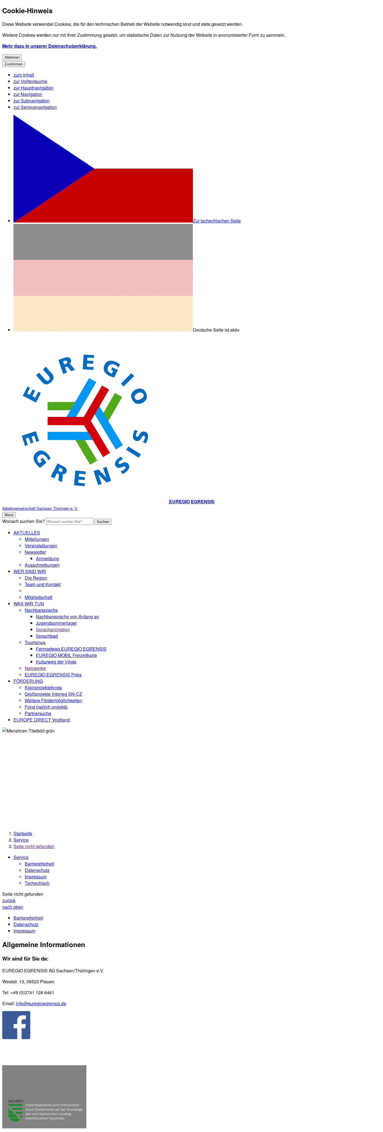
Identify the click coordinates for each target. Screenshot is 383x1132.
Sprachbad (47, 636)
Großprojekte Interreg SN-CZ (53, 694)
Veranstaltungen (41, 545)
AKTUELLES (26, 532)
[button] (44, 1097)
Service (21, 840)
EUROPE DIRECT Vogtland (41, 720)
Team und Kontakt (43, 584)
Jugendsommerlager (56, 623)
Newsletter (35, 552)
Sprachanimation (53, 629)
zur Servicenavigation (35, 107)
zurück (8, 900)
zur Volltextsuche (30, 81)
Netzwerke (35, 668)
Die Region (36, 578)
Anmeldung (47, 558)
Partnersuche (38, 713)
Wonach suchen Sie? (23, 521)
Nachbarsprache (41, 610)
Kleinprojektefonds (43, 687)
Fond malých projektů (46, 707)
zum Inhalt (23, 75)
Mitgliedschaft (38, 597)
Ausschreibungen (42, 565)
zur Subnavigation (31, 100)
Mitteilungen (37, 539)
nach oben (12, 907)
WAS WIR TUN (28, 603)
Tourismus (35, 642)
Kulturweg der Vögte (56, 661)
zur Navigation (27, 94)
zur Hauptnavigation (33, 87)
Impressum (36, 876)
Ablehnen (12, 57)
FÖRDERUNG (28, 681)
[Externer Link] (16, 1026)
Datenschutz (37, 870)
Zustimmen (13, 64)
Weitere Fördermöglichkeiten (53, 700)
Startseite (22, 833)
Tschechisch (37, 883)
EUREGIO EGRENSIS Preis (53, 674)
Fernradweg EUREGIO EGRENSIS (71, 649)
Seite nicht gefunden (33, 846)
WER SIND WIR (29, 571)
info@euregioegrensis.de (41, 1003)
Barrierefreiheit (39, 863)
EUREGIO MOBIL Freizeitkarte (66, 655)
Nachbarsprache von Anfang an (67, 616)
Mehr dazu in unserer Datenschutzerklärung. (49, 46)
